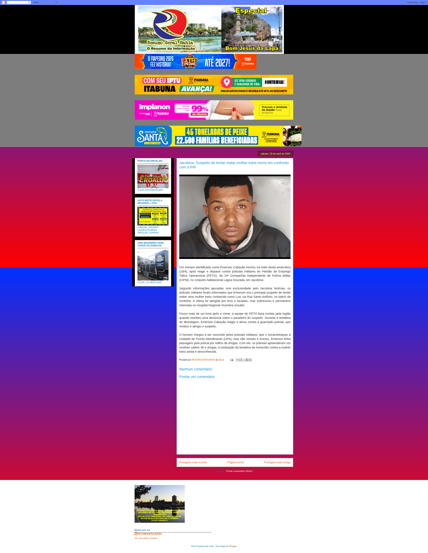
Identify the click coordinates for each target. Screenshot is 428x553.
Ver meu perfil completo (146, 538)
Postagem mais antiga (277, 462)
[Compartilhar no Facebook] (247, 360)
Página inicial (236, 462)
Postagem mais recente (193, 462)
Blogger (233, 546)
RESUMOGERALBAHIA (150, 534)
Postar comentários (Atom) (239, 471)
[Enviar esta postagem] (231, 360)
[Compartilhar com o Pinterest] (250, 360)
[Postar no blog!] (240, 360)
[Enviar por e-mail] (237, 360)
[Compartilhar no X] (244, 360)
